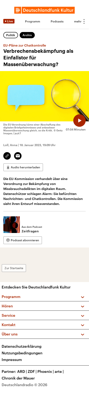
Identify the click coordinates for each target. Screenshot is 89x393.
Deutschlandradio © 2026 (24, 384)
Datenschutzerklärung (21, 346)
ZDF (32, 371)
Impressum (12, 359)
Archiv (27, 35)
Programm (32, 21)
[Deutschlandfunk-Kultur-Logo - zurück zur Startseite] (44, 10)
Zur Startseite (14, 268)
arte (59, 371)
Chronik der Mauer (18, 378)
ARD (22, 371)
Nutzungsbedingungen (22, 353)
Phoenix (45, 371)
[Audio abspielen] (79, 120)
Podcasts (57, 21)
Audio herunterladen (25, 167)
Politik (10, 35)
